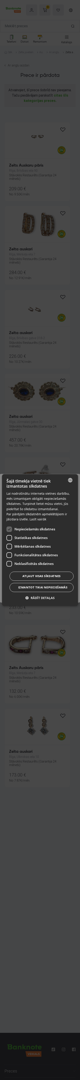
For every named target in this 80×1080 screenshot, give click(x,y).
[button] (40, 597)
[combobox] (70, 480)
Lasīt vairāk (38, 519)
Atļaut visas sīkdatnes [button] (41, 576)
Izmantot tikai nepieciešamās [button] (42, 587)
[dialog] (40, 540)
